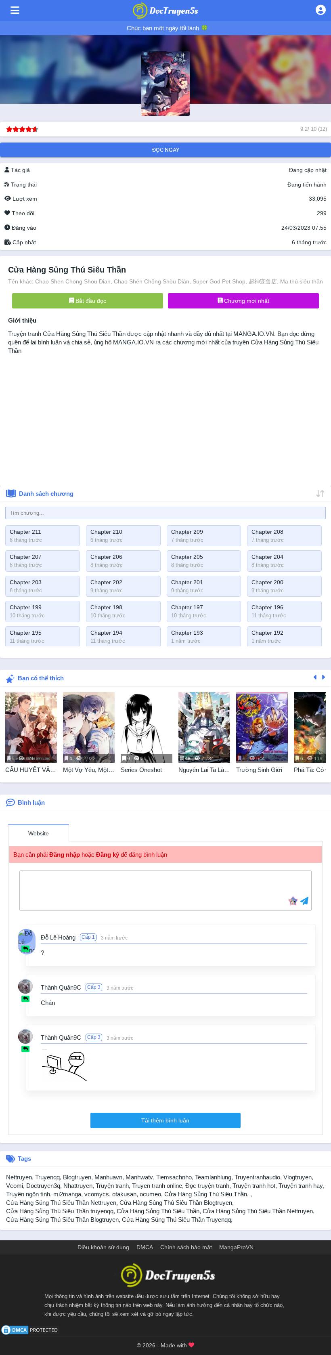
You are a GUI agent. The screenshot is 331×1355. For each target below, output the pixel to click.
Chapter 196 (267, 607)
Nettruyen (19, 1177)
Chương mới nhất (245, 301)
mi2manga (67, 1194)
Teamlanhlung (213, 1177)
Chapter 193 (187, 632)
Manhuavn (108, 1177)
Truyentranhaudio (257, 1177)
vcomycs (96, 1194)
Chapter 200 (267, 582)
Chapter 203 (26, 582)
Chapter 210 (106, 532)
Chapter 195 (26, 632)
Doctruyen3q (43, 1185)
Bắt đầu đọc (90, 301)
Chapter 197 (187, 607)
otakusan (124, 1194)
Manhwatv (139, 1177)
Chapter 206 (106, 557)
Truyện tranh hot (254, 1185)
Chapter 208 (267, 532)
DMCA (144, 1247)
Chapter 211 (25, 532)
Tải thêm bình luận (165, 1120)
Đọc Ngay (165, 150)
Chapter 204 (267, 557)
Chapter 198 (106, 607)
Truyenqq (47, 1177)
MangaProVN (236, 1247)
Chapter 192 (267, 632)
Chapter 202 (106, 582)
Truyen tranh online (157, 1185)
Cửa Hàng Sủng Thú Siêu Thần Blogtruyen (175, 1202)
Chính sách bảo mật (186, 1247)
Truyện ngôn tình (28, 1194)
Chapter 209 (187, 532)
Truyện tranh (112, 1185)
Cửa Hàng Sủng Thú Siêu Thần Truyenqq (176, 1219)
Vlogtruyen (297, 1177)
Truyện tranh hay (301, 1185)
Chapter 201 (187, 582)
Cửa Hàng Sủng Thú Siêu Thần (84, 333)
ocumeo (150, 1194)
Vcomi (14, 1185)
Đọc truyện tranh (207, 1185)
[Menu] (15, 10)
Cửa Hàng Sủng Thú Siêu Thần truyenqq (59, 1211)
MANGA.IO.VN (253, 333)
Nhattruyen (77, 1185)
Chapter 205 (187, 557)
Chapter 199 (26, 607)
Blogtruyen (77, 1177)
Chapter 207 (26, 557)
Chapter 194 (106, 632)
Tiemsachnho (174, 1177)
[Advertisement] (165, 417)
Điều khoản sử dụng (103, 1247)
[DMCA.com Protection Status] (30, 1329)
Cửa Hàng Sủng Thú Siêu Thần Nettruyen (61, 1202)
